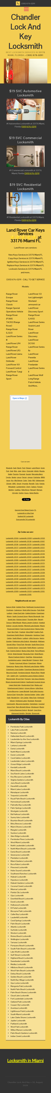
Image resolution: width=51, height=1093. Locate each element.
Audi (14, 468)
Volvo (24, 471)
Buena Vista (19, 666)
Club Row (29, 657)
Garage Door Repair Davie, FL (25, 510)
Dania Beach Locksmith (20, 852)
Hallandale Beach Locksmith (22, 736)
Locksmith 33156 (12, 544)
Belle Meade (17, 623)
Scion (43, 468)
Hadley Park (38, 632)
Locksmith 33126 (12, 569)
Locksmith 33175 (39, 585)
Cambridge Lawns (14, 660)
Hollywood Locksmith (20, 905)
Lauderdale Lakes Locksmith (22, 761)
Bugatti (31, 483)
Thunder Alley (32, 619)
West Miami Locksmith (20, 842)
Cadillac (18, 490)
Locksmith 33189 (12, 591)
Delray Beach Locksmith (21, 973)
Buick (19, 468)
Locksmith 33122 (39, 538)
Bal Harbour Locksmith (20, 814)
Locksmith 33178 (12, 576)
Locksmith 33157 (25, 576)
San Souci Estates (38, 679)
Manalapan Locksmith (20, 792)
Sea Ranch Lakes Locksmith (22, 773)
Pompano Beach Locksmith (22, 945)
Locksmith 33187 (38, 541)
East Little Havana (36, 691)
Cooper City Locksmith (20, 1005)
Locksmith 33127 (38, 547)
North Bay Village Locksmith (22, 980)
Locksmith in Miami (25, 1060)
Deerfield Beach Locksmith (22, 898)
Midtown (41, 641)
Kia (12, 480)
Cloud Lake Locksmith (20, 995)
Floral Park (20, 644)
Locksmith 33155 (25, 560)
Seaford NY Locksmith (25, 516)
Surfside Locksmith (19, 930)
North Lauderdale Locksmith (22, 845)
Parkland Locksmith (19, 1023)
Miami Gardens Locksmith (21, 861)
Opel (11, 471)
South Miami (17, 638)
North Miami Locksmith (20, 752)
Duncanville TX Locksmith (25, 519)
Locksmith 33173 (39, 588)
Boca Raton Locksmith (20, 864)
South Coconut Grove (20, 616)
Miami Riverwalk (34, 616)
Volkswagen (40, 480)
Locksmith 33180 (38, 579)
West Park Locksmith (19, 1027)
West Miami (39, 654)
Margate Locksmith (18, 830)
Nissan (28, 468)
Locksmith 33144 (25, 557)
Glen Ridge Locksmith (20, 836)
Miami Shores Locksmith (21, 827)
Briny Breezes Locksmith (21, 823)
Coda (25, 480)
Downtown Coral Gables (15, 669)
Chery (28, 487)
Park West (40, 610)
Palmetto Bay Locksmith (21, 805)
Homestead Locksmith (20, 802)
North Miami (31, 648)
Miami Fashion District (16, 657)
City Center (24, 698)
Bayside (28, 644)
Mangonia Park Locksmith (21, 986)
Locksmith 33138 (25, 541)
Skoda (14, 477)
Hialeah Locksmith (18, 877)
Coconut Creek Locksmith (21, 886)
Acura (26, 493)
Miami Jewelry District (30, 623)
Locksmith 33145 (38, 576)
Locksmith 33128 (38, 573)
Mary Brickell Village (23, 707)
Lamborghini (20, 487)
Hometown (34, 704)
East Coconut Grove (27, 629)
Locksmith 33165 (38, 560)
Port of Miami (39, 651)
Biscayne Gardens (22, 704)
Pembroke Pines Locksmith (22, 839)
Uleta (38, 694)
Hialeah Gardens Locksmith (22, 883)
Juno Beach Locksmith (20, 783)
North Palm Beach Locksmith (23, 989)
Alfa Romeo (18, 480)
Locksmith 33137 (25, 569)
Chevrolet (30, 471)
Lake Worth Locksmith (20, 952)
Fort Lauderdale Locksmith (22, 998)
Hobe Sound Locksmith (20, 870)
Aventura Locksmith (19, 1008)
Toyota (8, 477)
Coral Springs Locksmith (21, 920)
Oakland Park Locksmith (21, 1002)
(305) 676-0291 (28, 3)
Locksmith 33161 (39, 591)
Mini (15, 471)
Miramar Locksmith (18, 889)
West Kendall (17, 654)
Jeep (19, 471)
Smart (19, 483)
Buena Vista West (28, 651)
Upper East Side (18, 613)
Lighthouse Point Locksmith (22, 1011)
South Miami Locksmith (20, 1014)
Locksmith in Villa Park (25, 513)
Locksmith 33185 (25, 538)
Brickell (30, 710)
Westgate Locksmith (19, 811)
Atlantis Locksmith (18, 927)
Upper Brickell (27, 660)
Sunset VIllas (11, 644)
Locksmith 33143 (25, 554)
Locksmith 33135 (25, 573)
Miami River (35, 673)
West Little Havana (29, 610)
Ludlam (9, 613)
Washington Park (27, 685)
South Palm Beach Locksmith (23, 948)
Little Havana (34, 638)
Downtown (32, 663)
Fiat (7, 471)
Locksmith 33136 (25, 563)
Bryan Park (20, 679)
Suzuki (28, 474)
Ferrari (24, 477)
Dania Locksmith (17, 748)
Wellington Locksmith (20, 939)
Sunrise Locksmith (18, 833)
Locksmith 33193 (12, 554)
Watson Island (21, 619)
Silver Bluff (29, 632)
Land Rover (36, 468)
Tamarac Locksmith (19, 942)
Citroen (8, 483)
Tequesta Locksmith (19, 795)
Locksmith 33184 (25, 547)
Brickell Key (15, 698)
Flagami (28, 679)
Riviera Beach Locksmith (21, 936)
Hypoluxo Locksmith (19, 880)
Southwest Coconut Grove (35, 682)
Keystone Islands (24, 673)
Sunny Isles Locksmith (20, 817)
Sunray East (11, 694)
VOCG (10, 654)
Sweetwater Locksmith (20, 961)
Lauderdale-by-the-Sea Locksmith (25, 739)
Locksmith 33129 (25, 591)
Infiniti (36, 471)
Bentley (11, 490)
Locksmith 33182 (38, 544)
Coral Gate (23, 648)
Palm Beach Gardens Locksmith (24, 1033)
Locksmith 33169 (25, 585)
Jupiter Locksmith (18, 1020)
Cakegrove (18, 610)
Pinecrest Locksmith (19, 867)
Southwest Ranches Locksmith (23, 873)
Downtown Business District (34, 669)
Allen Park (32, 698)
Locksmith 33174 (25, 551)
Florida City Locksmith (20, 892)
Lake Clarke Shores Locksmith (23, 1017)
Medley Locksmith (18, 964)
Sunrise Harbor (29, 694)
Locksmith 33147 (25, 588)
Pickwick (36, 660)
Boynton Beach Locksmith (22, 820)
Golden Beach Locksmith (21, 977)
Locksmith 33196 (12, 573)
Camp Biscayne (12, 691)
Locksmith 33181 (25, 594)
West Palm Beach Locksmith (23, 970)
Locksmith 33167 (25, 579)
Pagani (39, 487)
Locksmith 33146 (38, 569)
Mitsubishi (12, 487)
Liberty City (14, 676)
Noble (10, 474)
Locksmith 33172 (38, 563)
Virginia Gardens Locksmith (22, 780)
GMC (14, 483)
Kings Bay (20, 694)
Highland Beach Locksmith (22, 958)
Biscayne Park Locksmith (21, 911)
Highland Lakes (21, 701)
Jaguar (30, 477)
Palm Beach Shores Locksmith (23, 992)
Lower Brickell (24, 691)
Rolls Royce (25, 490)
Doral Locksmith (17, 902)
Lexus (19, 477)
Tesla (30, 480)
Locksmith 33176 (25, 544)
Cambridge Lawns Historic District (31, 676)
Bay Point (15, 632)
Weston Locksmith (18, 933)
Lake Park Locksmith (19, 730)
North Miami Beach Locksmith (23, 848)
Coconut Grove (12, 648)
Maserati (9, 468)
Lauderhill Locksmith (19, 917)
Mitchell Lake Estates (31, 626)
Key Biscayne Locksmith (21, 777)
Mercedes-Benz (37, 474)
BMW (43, 477)
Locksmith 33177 (12, 547)
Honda (41, 483)
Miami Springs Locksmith (21, 742)
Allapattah (33, 641)
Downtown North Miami (15, 635)
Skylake (28, 713)
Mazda (41, 471)
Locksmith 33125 (12, 563)
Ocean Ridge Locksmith (20, 764)
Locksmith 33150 (12, 579)
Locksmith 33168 (12, 582)
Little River (39, 688)
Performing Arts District (21, 641)
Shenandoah (37, 657)
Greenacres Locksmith (20, 855)
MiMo (42, 666)
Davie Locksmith (17, 755)
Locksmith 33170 (39, 582)
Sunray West (10, 607)
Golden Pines (21, 607)
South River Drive (38, 644)
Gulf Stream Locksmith (20, 955)
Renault (33, 490)
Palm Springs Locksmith (21, 808)
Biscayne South (11, 673)
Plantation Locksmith (19, 858)
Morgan (39, 490)
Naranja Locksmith (18, 733)
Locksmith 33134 (12, 566)
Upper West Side (15, 685)
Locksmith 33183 (38, 566)
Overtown (9, 610)
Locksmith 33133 (38, 551)
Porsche (15, 474)
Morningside (10, 679)
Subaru (33, 487)
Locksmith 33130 (38, 554)
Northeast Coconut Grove (35, 607)
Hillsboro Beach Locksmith (22, 967)
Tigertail (22, 632)
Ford (23, 468)
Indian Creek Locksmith (20, 1036)
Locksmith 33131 (12, 557)
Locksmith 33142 (25, 566)
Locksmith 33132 (12, 541)
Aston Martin (33, 493)
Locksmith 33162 (25, 582)
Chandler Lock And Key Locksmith (25, 31)
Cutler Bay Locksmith (19, 914)
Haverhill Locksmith (19, 786)
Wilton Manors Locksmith (21, 1030)
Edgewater (29, 635)
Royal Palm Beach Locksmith (23, 798)
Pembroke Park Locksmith (22, 726)
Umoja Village (29, 688)
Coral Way (37, 710)
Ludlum (25, 638)
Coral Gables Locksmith (20, 758)
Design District (15, 651)
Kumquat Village (21, 663)
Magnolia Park (28, 654)
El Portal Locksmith (18, 908)
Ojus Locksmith (17, 895)
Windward (35, 707)
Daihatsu (36, 477)
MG (33, 480)
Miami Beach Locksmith (20, 770)
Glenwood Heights (18, 713)
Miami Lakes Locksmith (20, 789)
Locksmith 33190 (12, 551)
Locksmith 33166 (12, 538)
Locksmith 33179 (12, 585)
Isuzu (8, 480)
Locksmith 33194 (12, 588)
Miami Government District (15, 682)
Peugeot (22, 474)
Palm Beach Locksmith (20, 923)
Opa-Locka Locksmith (20, 983)
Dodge (21, 493)
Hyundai (25, 483)
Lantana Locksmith (18, 745)
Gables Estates (30, 613)
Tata (37, 483)
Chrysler (15, 493)
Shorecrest (35, 713)
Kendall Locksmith (18, 767)
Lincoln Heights (17, 626)
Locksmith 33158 (38, 557)
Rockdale (31, 701)
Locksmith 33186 (12, 560)
